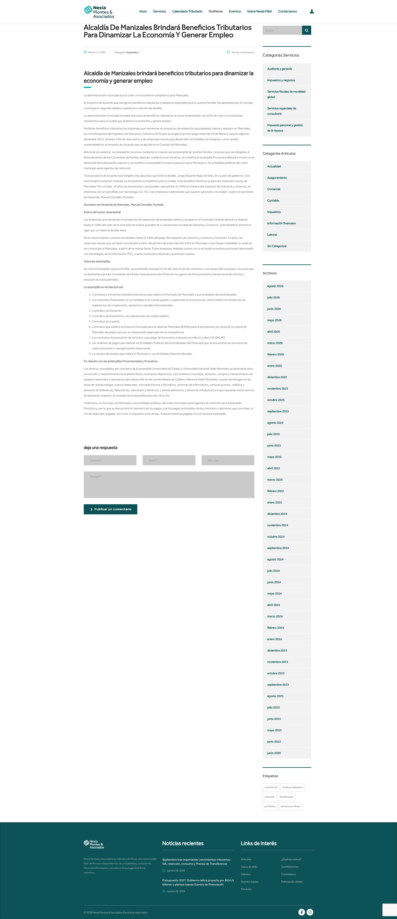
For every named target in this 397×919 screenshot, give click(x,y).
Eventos (235, 11)
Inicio (143, 11)
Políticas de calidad (291, 881)
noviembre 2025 (277, 388)
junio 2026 (274, 309)
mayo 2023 (274, 730)
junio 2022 (274, 741)
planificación (287, 796)
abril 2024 (273, 605)
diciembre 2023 (277, 650)
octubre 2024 (276, 536)
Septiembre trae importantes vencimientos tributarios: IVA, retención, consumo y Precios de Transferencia (196, 862)
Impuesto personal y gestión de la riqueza (285, 127)
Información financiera (281, 223)
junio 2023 (274, 719)
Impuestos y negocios (281, 80)
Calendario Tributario (187, 11)
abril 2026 (273, 331)
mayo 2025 (274, 457)
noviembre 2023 (277, 662)
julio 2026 (273, 297)
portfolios (270, 806)
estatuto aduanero (292, 787)
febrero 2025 (275, 491)
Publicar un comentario (113, 509)
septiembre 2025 (278, 411)
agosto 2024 (275, 559)
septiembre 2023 (278, 684)
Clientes (246, 874)
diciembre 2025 (277, 377)
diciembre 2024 (277, 514)
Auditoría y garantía (279, 69)
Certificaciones (290, 866)
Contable (273, 200)
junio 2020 (274, 753)
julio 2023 (273, 707)
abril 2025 (273, 468)
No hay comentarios (243, 52)
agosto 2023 (275, 696)
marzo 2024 (275, 616)
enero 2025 (274, 502)
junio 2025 (274, 445)
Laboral (272, 234)
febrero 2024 (275, 628)
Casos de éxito (249, 866)
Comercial (273, 189)
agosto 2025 (275, 423)
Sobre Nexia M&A (259, 11)
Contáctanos (287, 11)
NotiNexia (216, 11)
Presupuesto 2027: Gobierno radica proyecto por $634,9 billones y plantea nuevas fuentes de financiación (198, 882)
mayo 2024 (274, 593)
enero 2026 (274, 366)
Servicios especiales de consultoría (281, 111)
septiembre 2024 (278, 548)
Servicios (159, 11)
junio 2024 (274, 582)
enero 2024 (274, 639)
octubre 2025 (276, 400)
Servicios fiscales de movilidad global (286, 94)
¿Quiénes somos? (291, 859)
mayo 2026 (274, 320)
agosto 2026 (275, 286)
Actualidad (274, 166)
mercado (269, 796)
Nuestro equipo (250, 881)
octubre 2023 (276, 673)
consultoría (270, 787)
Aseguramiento (277, 178)
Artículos (246, 859)
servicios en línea (290, 806)
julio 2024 (273, 571)
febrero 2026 (275, 354)
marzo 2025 (275, 479)
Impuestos (274, 212)
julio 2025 (273, 434)
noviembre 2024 (277, 525)
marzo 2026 (275, 343)
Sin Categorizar (277, 246)
